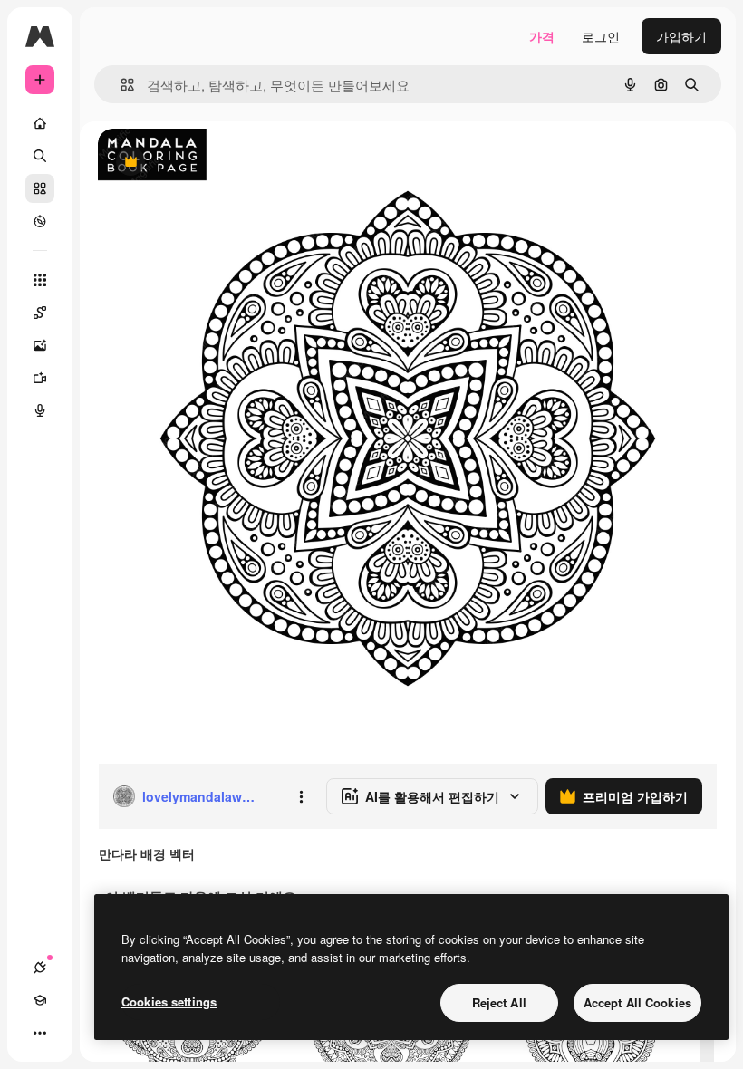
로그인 (601, 36)
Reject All (499, 1002)
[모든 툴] (39, 279)
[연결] (39, 967)
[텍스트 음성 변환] (39, 410)
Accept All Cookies (637, 1002)
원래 (202, 162)
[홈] (39, 123)
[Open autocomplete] (120, 84)
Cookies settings (169, 1001)
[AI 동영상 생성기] (39, 377)
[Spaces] (39, 312)
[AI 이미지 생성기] (39, 345)
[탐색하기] (39, 221)
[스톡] (39, 188)
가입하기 (681, 36)
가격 (542, 36)
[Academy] (39, 1000)
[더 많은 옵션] (301, 796)
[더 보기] (39, 1032)
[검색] (39, 155)
